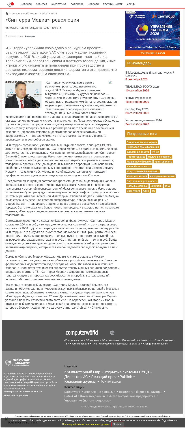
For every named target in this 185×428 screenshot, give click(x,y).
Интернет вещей (137, 176)
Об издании (92, 340)
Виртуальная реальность (142, 181)
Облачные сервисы (159, 156)
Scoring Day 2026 (137, 109)
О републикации (163, 340)
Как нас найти (130, 340)
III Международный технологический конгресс (149, 73)
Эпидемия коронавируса (142, 142)
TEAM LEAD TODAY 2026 (142, 86)
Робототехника (136, 156)
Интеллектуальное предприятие (132, 396)
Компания (30, 36)
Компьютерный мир (82, 372)
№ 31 (54, 13)
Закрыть (117, 424)
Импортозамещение (162, 176)
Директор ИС (76, 377)
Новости (26, 4)
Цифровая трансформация (143, 147)
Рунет (155, 151)
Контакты (146, 340)
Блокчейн (156, 186)
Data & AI (70, 396)
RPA (167, 186)
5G (153, 190)
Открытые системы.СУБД (126, 372)
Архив (131, 4)
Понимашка (110, 381)
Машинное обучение (139, 161)
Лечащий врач (103, 377)
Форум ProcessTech (138, 98)
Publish (126, 377)
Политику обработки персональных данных (86, 424)
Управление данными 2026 (143, 120)
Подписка (77, 4)
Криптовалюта (163, 161)
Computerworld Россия (25, 13)
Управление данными (99, 392)
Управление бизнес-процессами (87, 400)
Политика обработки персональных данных (116, 343)
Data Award (133, 190)
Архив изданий (80, 343)
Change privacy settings (155, 343)
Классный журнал (80, 381)
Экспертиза (58, 4)
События (41, 4)
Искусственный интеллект (143, 171)
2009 (45, 13)
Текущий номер (113, 4)
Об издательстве (73, 340)
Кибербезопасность (139, 166)
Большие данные (137, 186)
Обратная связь (110, 340)
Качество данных (92, 396)
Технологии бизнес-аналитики (140, 392)
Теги (66, 343)
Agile (146, 190)
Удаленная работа (138, 151)
